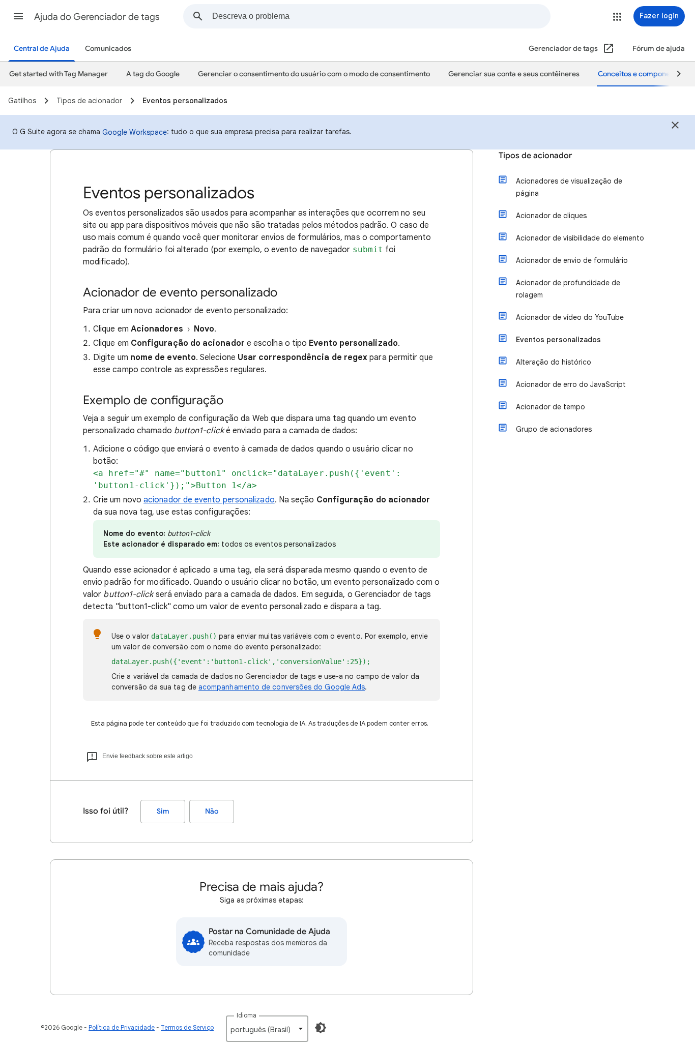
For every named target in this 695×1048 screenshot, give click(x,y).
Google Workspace (134, 132)
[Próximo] (674, 74)
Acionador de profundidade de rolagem (568, 289)
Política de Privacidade (122, 1027)
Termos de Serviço (187, 1027)
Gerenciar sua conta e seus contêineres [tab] (514, 74)
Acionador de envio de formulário (572, 260)
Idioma (246, 1015)
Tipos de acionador (535, 156)
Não (211, 811)
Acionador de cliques (551, 215)
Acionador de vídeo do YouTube (570, 317)
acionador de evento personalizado (209, 500)
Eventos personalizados (558, 339)
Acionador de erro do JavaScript (571, 384)
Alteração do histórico (553, 362)
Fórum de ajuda (658, 48)
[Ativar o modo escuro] (320, 1027)
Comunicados (108, 48)
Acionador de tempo (550, 406)
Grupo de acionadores (554, 429)
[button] (18, 16)
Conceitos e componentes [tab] (641, 74)
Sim (163, 811)
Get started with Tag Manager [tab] (58, 74)
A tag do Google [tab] (153, 74)
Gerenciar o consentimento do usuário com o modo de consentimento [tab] (314, 74)
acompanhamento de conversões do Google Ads (281, 687)
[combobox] (381, 16)
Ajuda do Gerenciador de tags (97, 16)
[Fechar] (675, 126)
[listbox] (267, 1028)
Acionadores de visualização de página (569, 187)
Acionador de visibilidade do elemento (580, 238)
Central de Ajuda (42, 48)
